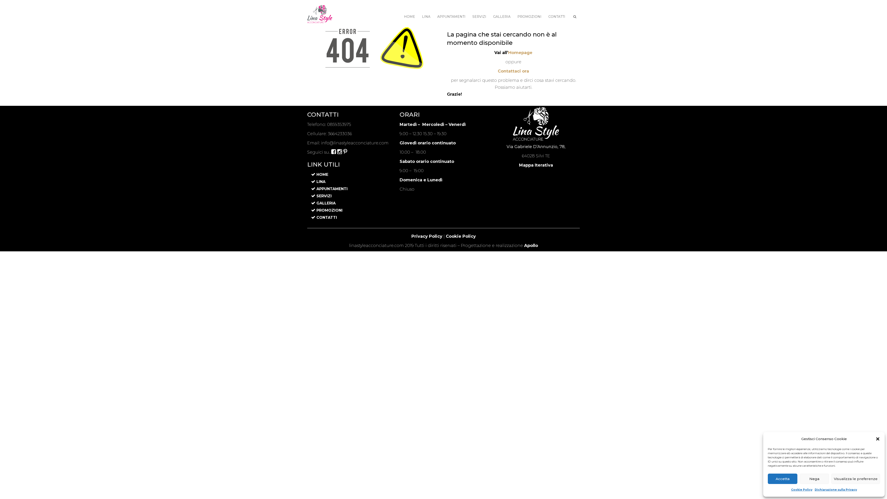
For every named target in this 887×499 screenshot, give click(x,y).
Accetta (783, 479)
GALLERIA (501, 17)
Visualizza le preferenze (856, 479)
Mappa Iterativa (536, 165)
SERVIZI (479, 17)
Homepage (520, 52)
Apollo (531, 245)
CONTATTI (556, 17)
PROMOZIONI (529, 17)
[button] (877, 439)
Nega (814, 479)
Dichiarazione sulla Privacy (836, 489)
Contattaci (513, 71)
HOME (409, 17)
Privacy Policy (426, 236)
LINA (426, 17)
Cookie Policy (801, 489)
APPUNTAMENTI (451, 17)
